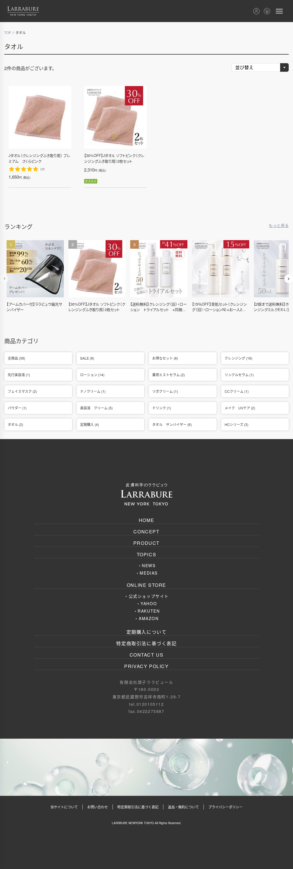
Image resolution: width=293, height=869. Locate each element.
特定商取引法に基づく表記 (146, 643)
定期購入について (146, 632)
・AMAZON (146, 618)
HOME (146, 520)
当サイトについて (64, 806)
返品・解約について (183, 806)
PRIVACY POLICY (146, 666)
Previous (4, 278)
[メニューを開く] (279, 11)
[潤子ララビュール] (23, 11)
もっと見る (279, 225)
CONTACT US (147, 654)
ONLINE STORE (146, 585)
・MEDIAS (146, 573)
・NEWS (147, 565)
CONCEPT (146, 531)
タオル (13, 46)
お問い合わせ (97, 806)
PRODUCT (146, 543)
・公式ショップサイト (146, 596)
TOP (7, 32)
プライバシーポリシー (225, 806)
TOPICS (147, 554)
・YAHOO (146, 603)
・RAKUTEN (146, 611)
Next (288, 278)
